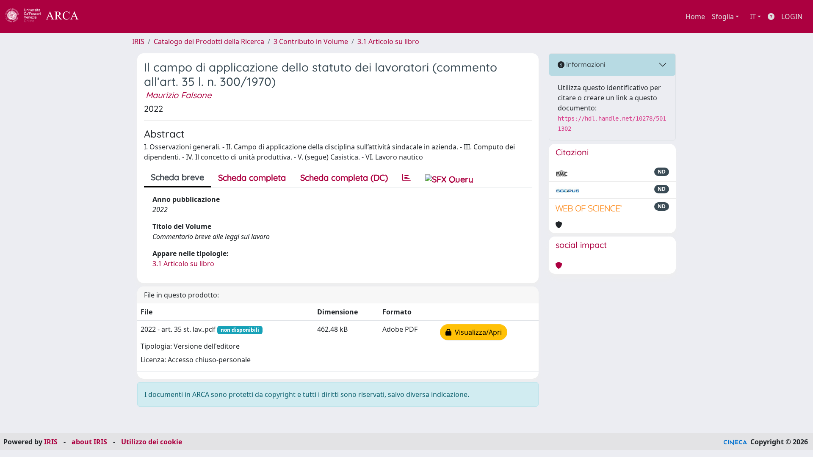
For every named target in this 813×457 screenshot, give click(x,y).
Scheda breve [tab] (177, 177)
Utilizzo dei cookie (151, 441)
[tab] (406, 178)
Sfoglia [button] (723, 16)
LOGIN (791, 16)
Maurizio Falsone (178, 95)
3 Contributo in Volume (311, 41)
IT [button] (753, 16)
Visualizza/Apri (476, 332)
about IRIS (89, 441)
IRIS (138, 41)
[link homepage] (46, 16)
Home (695, 16)
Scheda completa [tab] (252, 177)
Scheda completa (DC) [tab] (344, 177)
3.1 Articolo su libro (388, 41)
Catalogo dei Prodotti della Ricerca (209, 41)
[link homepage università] (101, 16)
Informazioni (584, 64)
